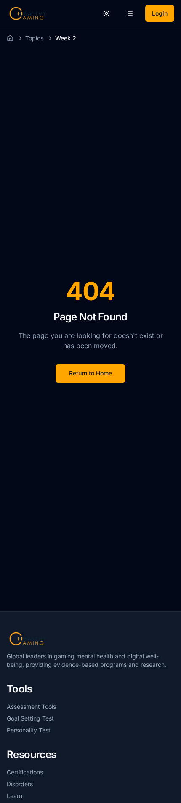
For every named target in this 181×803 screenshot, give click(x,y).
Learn (14, 795)
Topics (34, 38)
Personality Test (29, 730)
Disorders (20, 783)
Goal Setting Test (30, 718)
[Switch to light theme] (106, 13)
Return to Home (90, 373)
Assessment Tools (31, 706)
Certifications (25, 772)
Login (160, 13)
